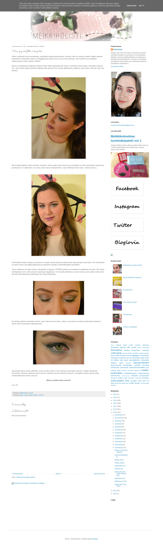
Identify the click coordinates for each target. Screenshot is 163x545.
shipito (125, 378)
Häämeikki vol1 (120, 478)
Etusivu (58, 474)
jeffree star (118, 360)
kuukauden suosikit (131, 365)
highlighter (135, 355)
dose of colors (133, 353)
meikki (26, 395)
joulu (126, 360)
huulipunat (122, 358)
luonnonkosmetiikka (137, 367)
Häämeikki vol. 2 (120, 466)
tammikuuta (119, 448)
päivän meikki (33, 395)
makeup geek (116, 370)
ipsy (142, 358)
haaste (128, 355)
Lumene (138, 345)
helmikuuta (119, 445)
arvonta (133, 347)
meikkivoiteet (115, 376)
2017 (115, 406)
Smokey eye (119, 469)
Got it (141, 6)
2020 (115, 397)
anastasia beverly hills (120, 347)
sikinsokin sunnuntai (134, 378)
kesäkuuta (118, 433)
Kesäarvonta (127, 314)
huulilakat (114, 358)
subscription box (120, 380)
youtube (113, 385)
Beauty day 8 (119, 460)
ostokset (134, 376)
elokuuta (118, 427)
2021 (115, 394)
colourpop (116, 353)
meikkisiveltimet (143, 373)
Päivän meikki (119, 463)
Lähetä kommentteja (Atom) (25, 477)
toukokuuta (119, 436)
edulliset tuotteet (144, 353)
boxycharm (136, 350)
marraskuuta (119, 418)
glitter (21, 395)
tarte (144, 381)
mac (147, 367)
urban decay (134, 383)
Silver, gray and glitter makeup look (120, 473)
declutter (125, 353)
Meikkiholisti (117, 49)
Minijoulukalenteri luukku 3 (132, 277)
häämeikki (129, 358)
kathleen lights (117, 363)
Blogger (95, 539)
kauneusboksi (141, 362)
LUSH (131, 345)
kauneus (128, 363)
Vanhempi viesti (99, 474)
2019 (115, 400)
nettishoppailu (125, 375)
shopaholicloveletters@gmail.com (122, 125)
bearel (139, 347)
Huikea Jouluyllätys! (130, 327)
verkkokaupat (144, 383)
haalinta (123, 355)
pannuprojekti (144, 376)
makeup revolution (127, 370)
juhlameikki (145, 360)
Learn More (131, 6)
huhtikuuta (119, 439)
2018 (115, 403)
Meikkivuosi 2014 (121, 481)
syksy (140, 381)
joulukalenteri (134, 360)
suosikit (134, 381)
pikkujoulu (114, 378)
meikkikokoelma (130, 373)
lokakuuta (118, 421)
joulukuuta (119, 415)
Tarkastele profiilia (117, 66)
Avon (112, 345)
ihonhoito (136, 358)
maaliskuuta (119, 442)
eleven (113, 355)
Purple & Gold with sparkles (121, 451)
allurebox (145, 345)
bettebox (127, 350)
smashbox (145, 378)
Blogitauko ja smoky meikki (132, 265)
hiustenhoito (144, 355)
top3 (127, 383)
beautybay (145, 347)
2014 (115, 491)
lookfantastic (115, 367)
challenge (145, 350)
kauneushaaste (116, 365)
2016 (115, 409)
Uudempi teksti (17, 474)
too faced (41, 395)
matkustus (137, 370)
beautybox (116, 350)
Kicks (125, 345)
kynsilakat (145, 365)
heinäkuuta (119, 430)
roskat (120, 378)
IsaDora (118, 345)
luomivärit (124, 367)
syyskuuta (118, 424)
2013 (115, 494)
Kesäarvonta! (127, 290)
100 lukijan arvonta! (130, 302)
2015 (115, 412)
